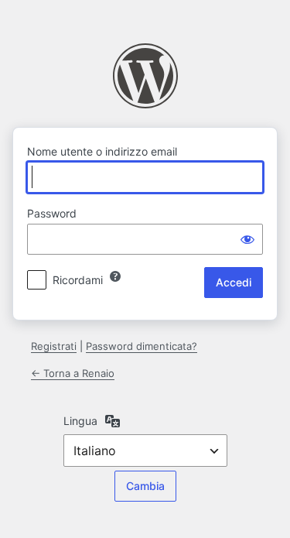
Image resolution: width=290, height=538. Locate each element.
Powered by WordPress (145, 75)
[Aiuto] (115, 276)
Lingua (80, 420)
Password (52, 213)
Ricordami (78, 279)
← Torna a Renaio (72, 373)
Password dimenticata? (141, 346)
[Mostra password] (247, 239)
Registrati (54, 346)
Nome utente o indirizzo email (102, 151)
